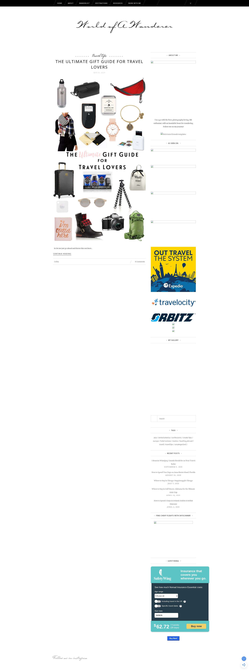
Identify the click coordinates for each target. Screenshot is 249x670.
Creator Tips (187, 437)
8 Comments (140, 261)
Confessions (176, 437)
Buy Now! (173, 638)
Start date (159, 611)
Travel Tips (99, 55)
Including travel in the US (172, 601)
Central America (164, 437)
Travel (162, 444)
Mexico (175, 441)
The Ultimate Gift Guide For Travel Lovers (99, 64)
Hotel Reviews (165, 441)
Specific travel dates (170, 606)
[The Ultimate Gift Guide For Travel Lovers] (99, 159)
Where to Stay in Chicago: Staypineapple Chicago (173, 480)
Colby (56, 261)
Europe (156, 441)
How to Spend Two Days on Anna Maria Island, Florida (173, 472)
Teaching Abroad (186, 441)
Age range (159, 591)
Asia (155, 437)
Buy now (196, 626)
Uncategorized (180, 444)
